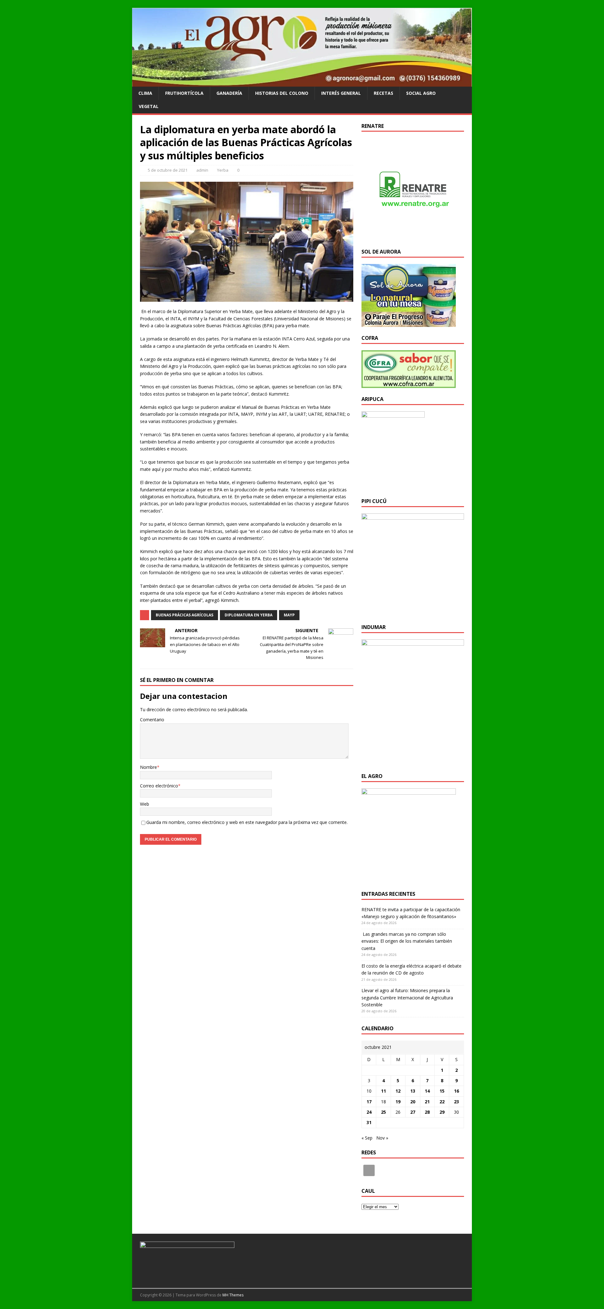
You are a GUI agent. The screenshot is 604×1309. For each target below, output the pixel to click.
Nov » (382, 1138)
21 (427, 1102)
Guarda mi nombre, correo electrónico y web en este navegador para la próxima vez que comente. (247, 822)
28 (427, 1112)
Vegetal (149, 106)
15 (442, 1091)
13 (412, 1091)
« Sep (366, 1138)
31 (369, 1122)
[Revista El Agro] (302, 83)
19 (397, 1102)
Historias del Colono (281, 93)
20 (412, 1102)
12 (397, 1091)
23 (456, 1102)
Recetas (383, 93)
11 (383, 1091)
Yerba (222, 170)
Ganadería (229, 93)
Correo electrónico (159, 786)
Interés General (341, 93)
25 (383, 1112)
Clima (145, 93)
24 (369, 1112)
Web (144, 804)
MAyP (289, 615)
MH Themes (232, 1295)
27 (412, 1112)
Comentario (152, 720)
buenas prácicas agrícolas (184, 615)
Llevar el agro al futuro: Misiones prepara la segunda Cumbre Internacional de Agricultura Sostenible (407, 997)
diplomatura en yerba (248, 615)
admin (202, 170)
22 (442, 1102)
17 (369, 1102)
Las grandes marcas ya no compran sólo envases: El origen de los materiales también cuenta (406, 941)
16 (456, 1091)
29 (442, 1112)
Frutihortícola (184, 93)
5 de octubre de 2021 (167, 170)
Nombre (148, 767)
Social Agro (421, 93)
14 (427, 1091)
